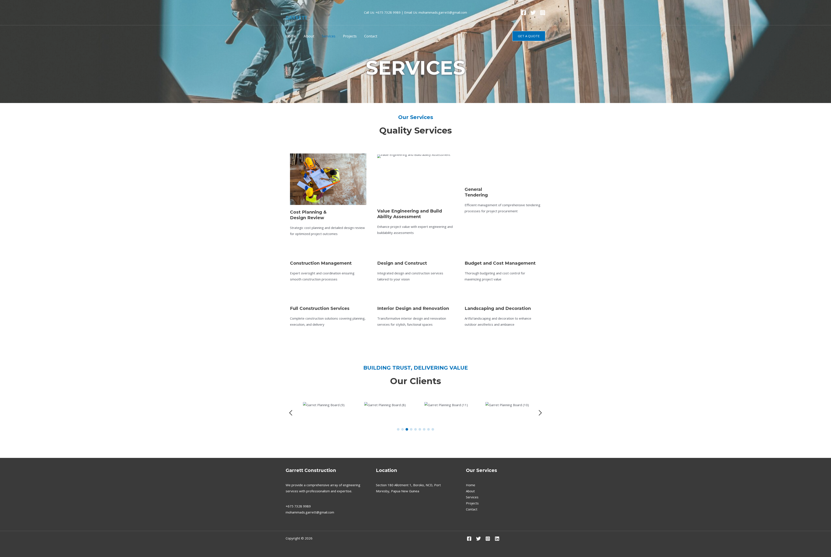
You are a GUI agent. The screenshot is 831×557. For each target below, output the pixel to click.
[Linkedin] (497, 538)
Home (291, 36)
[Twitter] (533, 12)
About (309, 36)
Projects (350, 36)
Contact (370, 36)
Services (328, 36)
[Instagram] (542, 12)
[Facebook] (523, 12)
